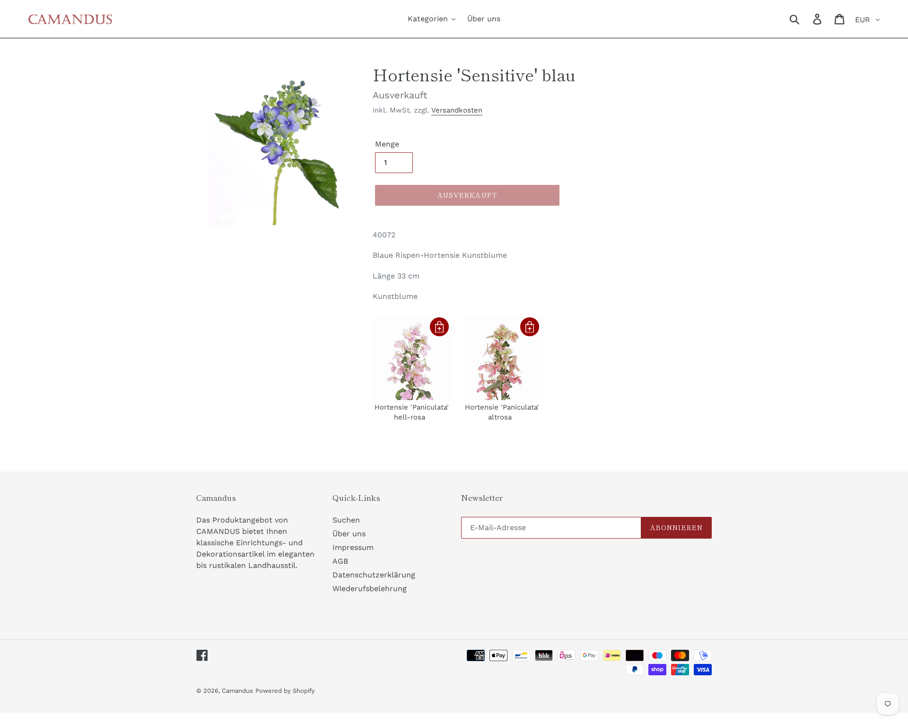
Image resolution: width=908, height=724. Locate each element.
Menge (387, 144)
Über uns (349, 533)
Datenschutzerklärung (373, 574)
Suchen (346, 519)
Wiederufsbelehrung (369, 588)
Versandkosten (456, 110)
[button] (439, 326)
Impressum (353, 547)
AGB (340, 561)
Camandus (237, 690)
